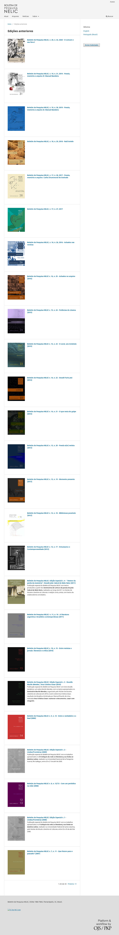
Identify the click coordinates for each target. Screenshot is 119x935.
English (86, 31)
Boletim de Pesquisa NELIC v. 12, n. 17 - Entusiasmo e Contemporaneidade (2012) (48, 548)
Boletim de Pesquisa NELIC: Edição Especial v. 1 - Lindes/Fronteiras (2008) (46, 818)
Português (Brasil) (90, 34)
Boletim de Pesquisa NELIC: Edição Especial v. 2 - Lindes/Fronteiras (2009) (46, 751)
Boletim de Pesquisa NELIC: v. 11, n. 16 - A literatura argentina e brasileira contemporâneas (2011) (48, 615)
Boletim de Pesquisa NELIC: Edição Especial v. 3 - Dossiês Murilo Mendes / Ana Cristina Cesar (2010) (50, 683)
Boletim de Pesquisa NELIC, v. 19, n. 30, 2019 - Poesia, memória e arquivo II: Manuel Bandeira (48, 108)
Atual (6, 16)
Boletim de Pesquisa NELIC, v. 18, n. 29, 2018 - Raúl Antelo (50, 141)
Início (9, 24)
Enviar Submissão (91, 45)
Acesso (112, 2)
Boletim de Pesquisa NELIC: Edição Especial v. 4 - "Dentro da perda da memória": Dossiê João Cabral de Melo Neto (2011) (51, 582)
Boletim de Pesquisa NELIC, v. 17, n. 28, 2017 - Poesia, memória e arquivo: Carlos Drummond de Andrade (48, 176)
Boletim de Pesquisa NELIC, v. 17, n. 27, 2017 (45, 209)
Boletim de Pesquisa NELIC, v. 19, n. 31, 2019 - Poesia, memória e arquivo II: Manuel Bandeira (48, 75)
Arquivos (15, 16)
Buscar (110, 16)
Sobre (35, 16)
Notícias (26, 16)
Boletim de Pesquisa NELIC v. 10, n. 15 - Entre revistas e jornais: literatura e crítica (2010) (49, 649)
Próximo (71, 884)
